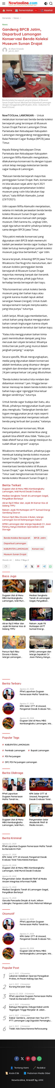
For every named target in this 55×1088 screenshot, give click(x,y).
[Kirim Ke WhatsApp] (50, 566)
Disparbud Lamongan (15, 543)
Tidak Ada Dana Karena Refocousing (28, 1028)
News (5, 24)
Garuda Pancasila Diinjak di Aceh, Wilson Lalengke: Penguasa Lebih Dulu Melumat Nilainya (27, 902)
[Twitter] (22, 1059)
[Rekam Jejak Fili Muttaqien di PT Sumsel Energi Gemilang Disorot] (41, 614)
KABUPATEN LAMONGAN (16, 548)
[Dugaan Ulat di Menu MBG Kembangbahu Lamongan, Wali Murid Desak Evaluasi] (14, 586)
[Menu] (4, 3)
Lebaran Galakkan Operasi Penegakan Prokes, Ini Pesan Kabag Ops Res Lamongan (29, 977)
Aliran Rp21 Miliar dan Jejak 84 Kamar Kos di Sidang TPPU (25, 504)
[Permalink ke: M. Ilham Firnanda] (5, 50)
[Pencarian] (51, 3)
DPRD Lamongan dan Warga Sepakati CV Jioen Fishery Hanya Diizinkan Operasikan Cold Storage (26, 527)
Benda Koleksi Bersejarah (17, 538)
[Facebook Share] (26, 566)
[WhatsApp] (39, 1059)
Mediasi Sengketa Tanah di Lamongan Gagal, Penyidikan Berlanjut (25, 497)
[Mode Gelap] (46, 3)
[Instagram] (33, 1059)
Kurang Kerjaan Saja (20, 986)
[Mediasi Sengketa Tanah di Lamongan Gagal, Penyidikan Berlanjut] (41, 586)
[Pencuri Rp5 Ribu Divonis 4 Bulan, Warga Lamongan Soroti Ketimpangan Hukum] (14, 642)
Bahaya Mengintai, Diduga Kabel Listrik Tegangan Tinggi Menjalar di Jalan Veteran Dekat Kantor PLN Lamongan (29, 1008)
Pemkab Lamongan (15, 750)
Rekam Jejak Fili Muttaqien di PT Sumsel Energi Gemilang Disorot (26, 511)
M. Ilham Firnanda (16, 49)
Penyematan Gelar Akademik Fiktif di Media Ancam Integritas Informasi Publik (39, 822)
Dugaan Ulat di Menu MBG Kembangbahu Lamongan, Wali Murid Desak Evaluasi (23, 490)
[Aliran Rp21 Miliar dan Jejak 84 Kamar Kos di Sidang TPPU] (14, 614)
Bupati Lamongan (40, 750)
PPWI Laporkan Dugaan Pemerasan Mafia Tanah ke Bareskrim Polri (34, 693)
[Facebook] (16, 1059)
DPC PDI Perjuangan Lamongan (21, 762)
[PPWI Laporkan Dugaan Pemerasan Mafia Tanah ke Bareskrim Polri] (8, 694)
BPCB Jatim (40, 538)
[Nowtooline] (22, 3)
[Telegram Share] (44, 566)
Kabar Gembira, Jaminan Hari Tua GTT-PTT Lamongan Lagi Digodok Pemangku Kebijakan (29, 1019)
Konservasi (38, 548)
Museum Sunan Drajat (15, 554)
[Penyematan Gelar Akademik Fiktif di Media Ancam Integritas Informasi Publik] (41, 810)
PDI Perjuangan (13, 756)
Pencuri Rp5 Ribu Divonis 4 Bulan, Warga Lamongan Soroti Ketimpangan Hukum (22, 518)
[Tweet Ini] (32, 566)
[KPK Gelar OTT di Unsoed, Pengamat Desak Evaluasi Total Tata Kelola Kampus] (8, 709)
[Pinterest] (28, 1059)
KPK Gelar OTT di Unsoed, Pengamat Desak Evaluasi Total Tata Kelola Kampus (36, 707)
